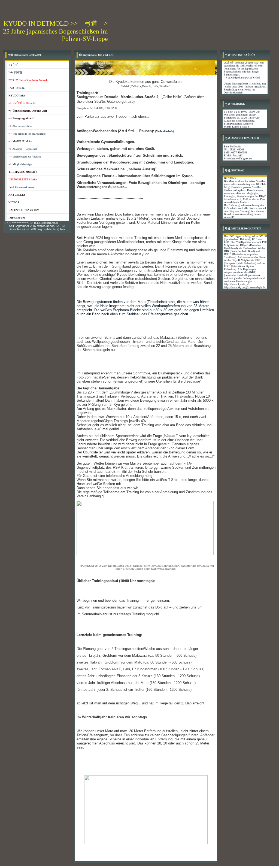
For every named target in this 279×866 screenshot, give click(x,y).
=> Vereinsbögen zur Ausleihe (24, 156)
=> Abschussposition (20, 126)
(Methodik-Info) (164, 131)
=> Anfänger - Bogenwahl (22, 148)
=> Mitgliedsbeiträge (20, 164)
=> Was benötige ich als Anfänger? (27, 133)
